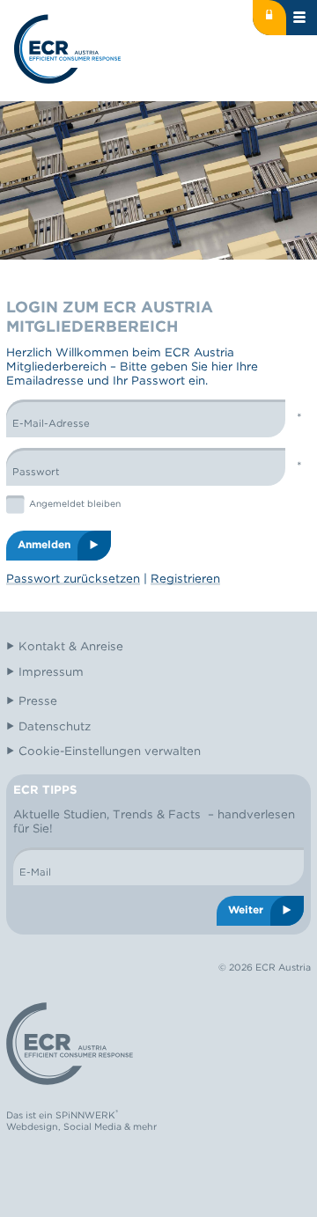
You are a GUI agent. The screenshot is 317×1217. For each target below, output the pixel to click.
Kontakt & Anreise (70, 646)
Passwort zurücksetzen (73, 578)
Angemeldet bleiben (75, 503)
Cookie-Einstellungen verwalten (109, 751)
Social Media (92, 1127)
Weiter (245, 910)
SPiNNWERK (85, 1116)
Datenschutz (54, 726)
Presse (37, 700)
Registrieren (185, 578)
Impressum (51, 671)
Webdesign (32, 1127)
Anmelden (44, 545)
